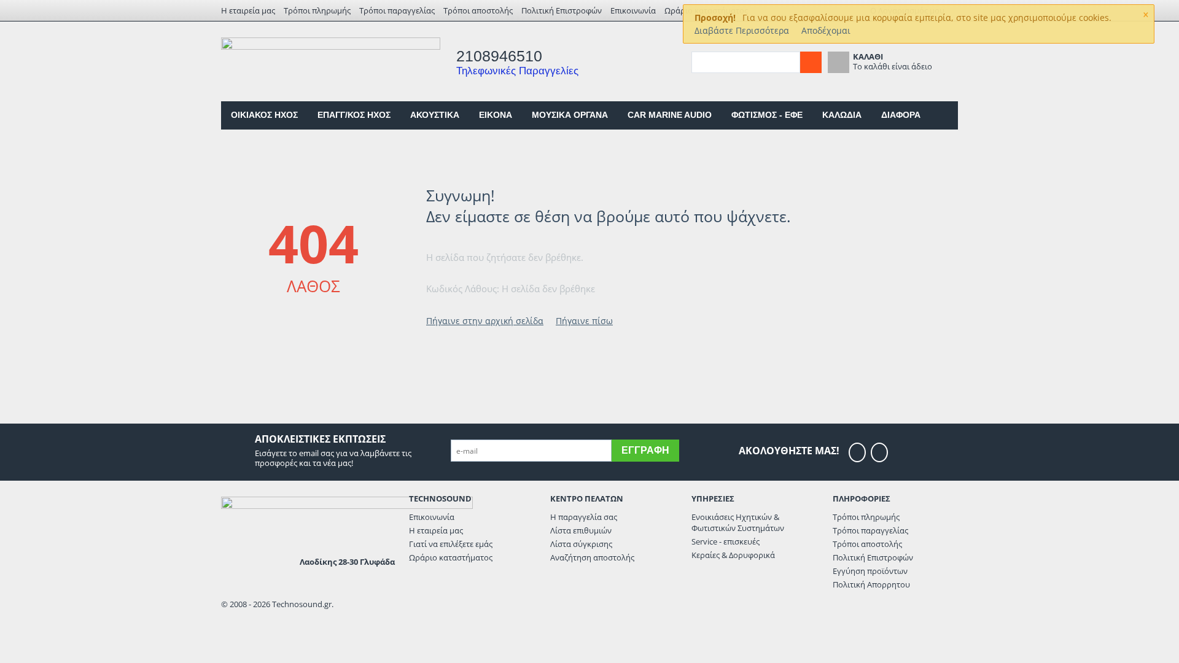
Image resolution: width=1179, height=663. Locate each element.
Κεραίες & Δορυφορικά (733, 554)
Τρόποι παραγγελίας (397, 10)
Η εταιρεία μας (248, 10)
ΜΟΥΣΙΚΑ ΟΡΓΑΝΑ (570, 115)
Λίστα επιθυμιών (581, 530)
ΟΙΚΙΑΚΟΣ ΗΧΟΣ (264, 115)
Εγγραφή (645, 450)
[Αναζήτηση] (811, 62)
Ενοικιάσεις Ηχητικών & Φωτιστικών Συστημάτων (737, 522)
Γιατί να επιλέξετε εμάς (450, 543)
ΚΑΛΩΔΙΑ (842, 115)
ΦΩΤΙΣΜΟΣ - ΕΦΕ (767, 115)
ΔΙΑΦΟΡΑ (900, 115)
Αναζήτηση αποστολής (592, 557)
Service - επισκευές (725, 541)
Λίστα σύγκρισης (581, 543)
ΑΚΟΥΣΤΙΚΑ (434, 115)
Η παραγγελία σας (583, 516)
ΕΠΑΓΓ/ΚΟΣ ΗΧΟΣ (354, 115)
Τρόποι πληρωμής (317, 10)
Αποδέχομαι (825, 30)
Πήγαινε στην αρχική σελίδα (484, 321)
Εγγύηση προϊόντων (870, 570)
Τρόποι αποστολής (478, 10)
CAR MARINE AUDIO (670, 115)
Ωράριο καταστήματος (450, 557)
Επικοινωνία (633, 10)
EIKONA (495, 115)
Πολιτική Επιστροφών (561, 10)
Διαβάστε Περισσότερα (742, 30)
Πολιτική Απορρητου (871, 584)
